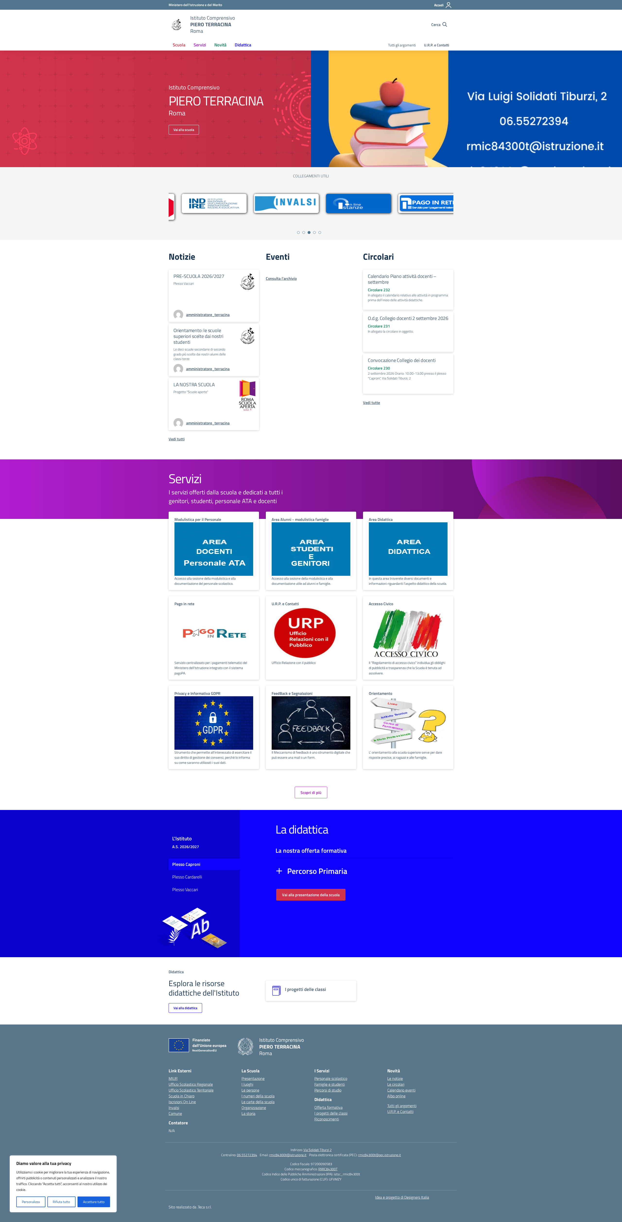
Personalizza (31, 1201)
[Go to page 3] (309, 232)
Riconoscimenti (326, 1119)
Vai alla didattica (185, 1007)
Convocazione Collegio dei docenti (401, 360)
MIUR (173, 1078)
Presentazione (253, 1078)
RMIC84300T (327, 1168)
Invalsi (174, 1107)
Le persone (250, 1090)
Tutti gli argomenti (402, 45)
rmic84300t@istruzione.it (287, 1154)
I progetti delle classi (330, 1113)
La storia (248, 1113)
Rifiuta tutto (61, 1201)
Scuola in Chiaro (181, 1096)
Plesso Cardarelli (187, 877)
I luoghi (247, 1084)
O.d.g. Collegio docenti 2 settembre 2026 (408, 318)
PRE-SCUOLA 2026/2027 (198, 276)
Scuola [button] (179, 45)
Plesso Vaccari (185, 889)
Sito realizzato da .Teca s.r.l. (190, 1207)
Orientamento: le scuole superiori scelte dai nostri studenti (198, 336)
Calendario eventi (401, 1090)
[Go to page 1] (298, 232)
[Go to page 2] (303, 232)
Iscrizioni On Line (182, 1102)
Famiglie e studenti (329, 1084)
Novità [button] (220, 45)
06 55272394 (247, 1154)
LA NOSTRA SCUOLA (194, 384)
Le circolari (395, 1084)
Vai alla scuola (183, 129)
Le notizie (395, 1078)
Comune (175, 1113)
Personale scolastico (330, 1078)
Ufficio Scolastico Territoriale (191, 1090)
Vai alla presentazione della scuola (311, 895)
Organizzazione (254, 1107)
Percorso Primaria (317, 871)
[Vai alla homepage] (176, 24)
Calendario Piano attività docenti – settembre (402, 279)
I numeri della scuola (258, 1096)
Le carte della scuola (258, 1102)
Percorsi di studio (327, 1090)
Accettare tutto (93, 1201)
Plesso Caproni (186, 864)
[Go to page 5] (319, 232)
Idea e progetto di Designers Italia (402, 1197)
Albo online (396, 1096)
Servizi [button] (200, 45)
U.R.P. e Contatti (436, 45)
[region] (63, 1183)
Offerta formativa (328, 1107)
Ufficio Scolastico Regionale (191, 1084)
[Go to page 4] (314, 232)
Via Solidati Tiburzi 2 (317, 1149)
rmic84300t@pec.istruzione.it (379, 1154)
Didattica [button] (243, 45)
